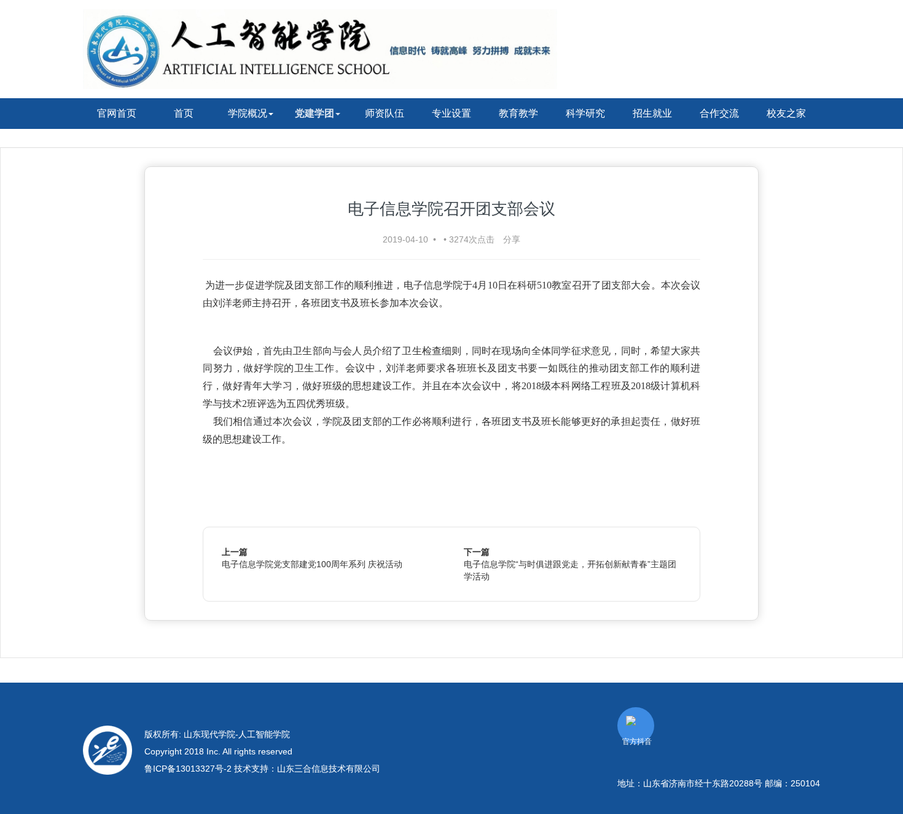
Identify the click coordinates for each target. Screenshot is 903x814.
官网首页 (116, 113)
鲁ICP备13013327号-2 (189, 768)
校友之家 (786, 113)
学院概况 (247, 113)
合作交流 (719, 113)
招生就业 (652, 113)
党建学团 (314, 113)
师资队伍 (384, 113)
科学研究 (585, 113)
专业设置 (451, 113)
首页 (184, 113)
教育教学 (518, 113)
